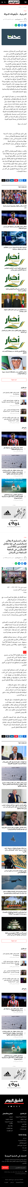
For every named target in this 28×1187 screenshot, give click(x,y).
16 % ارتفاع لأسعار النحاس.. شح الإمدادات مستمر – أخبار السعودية (11, 410)
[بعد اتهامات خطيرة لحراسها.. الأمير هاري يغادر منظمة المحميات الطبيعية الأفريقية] (23, 402)
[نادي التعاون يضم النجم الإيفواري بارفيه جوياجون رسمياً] (14, 280)
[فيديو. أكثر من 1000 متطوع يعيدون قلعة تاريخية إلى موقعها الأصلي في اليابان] (14, 924)
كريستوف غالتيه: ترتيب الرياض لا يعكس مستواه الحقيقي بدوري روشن (15, 269)
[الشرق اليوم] (14, 2)
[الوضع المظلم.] (5, 2)
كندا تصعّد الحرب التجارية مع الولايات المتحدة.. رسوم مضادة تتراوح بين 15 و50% (14, 913)
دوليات (25, 537)
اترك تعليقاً (13, 380)
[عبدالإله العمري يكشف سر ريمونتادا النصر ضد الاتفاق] (14, 342)
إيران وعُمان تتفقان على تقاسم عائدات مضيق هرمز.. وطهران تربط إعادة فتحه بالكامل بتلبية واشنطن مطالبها (12, 472)
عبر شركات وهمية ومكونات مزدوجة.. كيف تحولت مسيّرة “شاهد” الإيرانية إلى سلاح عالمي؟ (15, 850)
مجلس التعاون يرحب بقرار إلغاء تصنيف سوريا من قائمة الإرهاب (14, 373)
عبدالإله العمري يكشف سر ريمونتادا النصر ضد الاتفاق (14, 352)
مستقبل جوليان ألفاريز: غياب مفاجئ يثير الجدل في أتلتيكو (14, 331)
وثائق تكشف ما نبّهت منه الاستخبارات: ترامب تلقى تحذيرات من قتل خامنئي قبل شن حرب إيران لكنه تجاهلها (14, 807)
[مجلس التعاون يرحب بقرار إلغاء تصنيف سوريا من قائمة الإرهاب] (14, 363)
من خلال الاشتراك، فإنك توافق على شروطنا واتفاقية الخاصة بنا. (15, 1173)
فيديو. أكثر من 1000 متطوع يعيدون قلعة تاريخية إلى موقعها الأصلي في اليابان (15, 934)
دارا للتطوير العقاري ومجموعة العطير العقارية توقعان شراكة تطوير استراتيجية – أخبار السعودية (12, 496)
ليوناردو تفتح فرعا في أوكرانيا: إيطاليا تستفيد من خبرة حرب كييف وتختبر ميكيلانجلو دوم (14, 892)
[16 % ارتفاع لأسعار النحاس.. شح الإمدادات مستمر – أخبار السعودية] (23, 411)
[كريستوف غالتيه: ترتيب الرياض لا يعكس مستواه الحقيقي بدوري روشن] (14, 259)
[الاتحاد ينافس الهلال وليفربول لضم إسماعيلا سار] (14, 197)
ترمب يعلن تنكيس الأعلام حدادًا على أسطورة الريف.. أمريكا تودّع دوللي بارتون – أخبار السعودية (10, 419)
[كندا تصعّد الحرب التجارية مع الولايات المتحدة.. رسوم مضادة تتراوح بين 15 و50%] (14, 903)
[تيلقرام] (19, 25)
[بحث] (2, 2)
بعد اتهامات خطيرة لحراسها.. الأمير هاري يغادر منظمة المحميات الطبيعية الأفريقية (10, 402)
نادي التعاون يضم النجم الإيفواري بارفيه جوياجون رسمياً (16, 290)
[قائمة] (25, 2)
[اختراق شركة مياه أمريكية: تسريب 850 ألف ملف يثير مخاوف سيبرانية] (14, 238)
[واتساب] (16, 25)
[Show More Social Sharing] (13, 25)
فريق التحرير (17, 19)
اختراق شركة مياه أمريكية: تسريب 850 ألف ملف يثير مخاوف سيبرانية (15, 248)
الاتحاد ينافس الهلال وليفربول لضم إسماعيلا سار (14, 207)
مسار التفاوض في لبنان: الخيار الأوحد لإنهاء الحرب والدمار (15, 310)
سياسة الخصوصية (22, 1174)
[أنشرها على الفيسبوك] (25, 25)
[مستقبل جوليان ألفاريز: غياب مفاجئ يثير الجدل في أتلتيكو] (14, 321)
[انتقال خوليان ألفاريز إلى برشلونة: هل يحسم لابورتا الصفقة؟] (14, 218)
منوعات (25, 10)
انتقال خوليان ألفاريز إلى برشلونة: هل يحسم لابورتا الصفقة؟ (15, 227)
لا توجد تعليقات (22, 21)
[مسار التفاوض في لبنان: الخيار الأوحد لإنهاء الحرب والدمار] (14, 301)
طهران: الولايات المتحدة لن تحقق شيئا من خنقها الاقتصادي (15, 871)
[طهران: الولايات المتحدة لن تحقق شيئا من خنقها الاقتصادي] (14, 862)
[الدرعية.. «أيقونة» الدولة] (14, 37)
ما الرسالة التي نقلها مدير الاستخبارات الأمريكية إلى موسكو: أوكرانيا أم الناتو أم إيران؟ (14, 828)
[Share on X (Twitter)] (22, 25)
